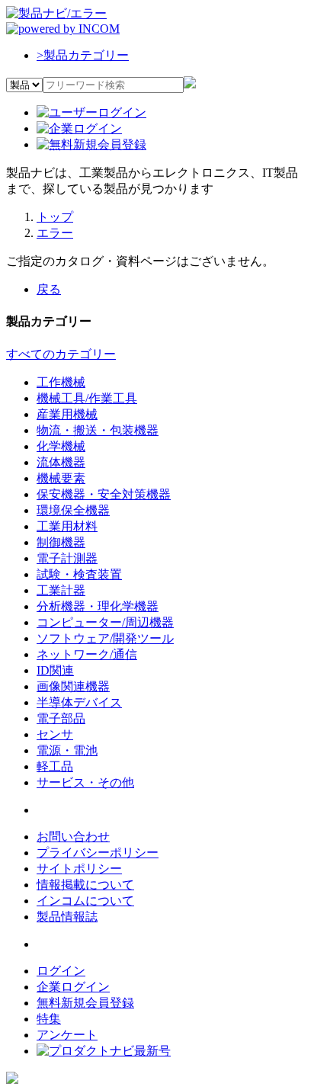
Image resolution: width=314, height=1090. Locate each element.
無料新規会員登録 (85, 1002)
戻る (49, 289)
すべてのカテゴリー (61, 354)
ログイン (61, 970)
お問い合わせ (73, 836)
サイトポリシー (79, 868)
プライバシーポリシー (98, 852)
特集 (49, 1018)
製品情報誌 (67, 916)
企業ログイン (73, 986)
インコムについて (85, 900)
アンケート (67, 1034)
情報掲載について (85, 884)
